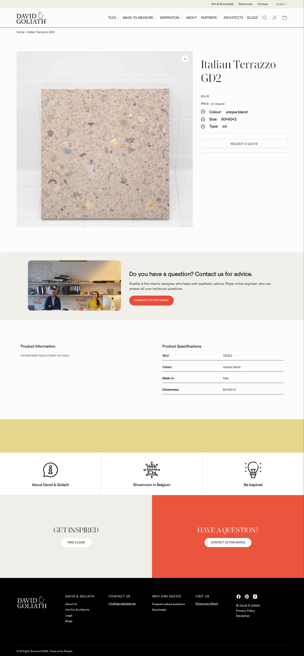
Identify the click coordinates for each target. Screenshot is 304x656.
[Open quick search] (265, 17)
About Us (71, 604)
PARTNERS (209, 17)
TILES (112, 17)
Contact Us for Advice (151, 300)
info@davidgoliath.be (122, 603)
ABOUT (191, 17)
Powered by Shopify (61, 651)
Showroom (245, 4)
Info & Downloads (222, 4)
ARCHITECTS (233, 17)
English (280, 4)
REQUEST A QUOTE (244, 144)
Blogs (68, 621)
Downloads (159, 609)
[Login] (275, 17)
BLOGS (252, 17)
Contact (262, 4)
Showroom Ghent (206, 603)
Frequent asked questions (168, 604)
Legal (68, 615)
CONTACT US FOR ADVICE (228, 542)
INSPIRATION (169, 17)
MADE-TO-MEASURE (138, 17)
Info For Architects (77, 609)
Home (20, 32)
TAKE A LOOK (76, 542)
